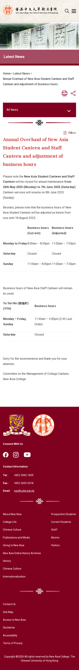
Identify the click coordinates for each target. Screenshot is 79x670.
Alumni (55, 537)
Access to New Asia (14, 619)
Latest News (21, 73)
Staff (54, 529)
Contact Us (9, 604)
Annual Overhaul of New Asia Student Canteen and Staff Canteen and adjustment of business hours (38, 81)
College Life (10, 521)
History (7, 560)
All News (12, 109)
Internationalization (14, 576)
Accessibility (10, 635)
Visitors (55, 545)
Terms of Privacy (13, 643)
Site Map (8, 612)
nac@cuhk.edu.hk (24, 490)
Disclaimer (9, 627)
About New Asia (12, 514)
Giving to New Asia (13, 545)
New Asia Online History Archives (22, 553)
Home (7, 73)
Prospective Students (63, 514)
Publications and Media (16, 537)
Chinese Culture (12, 529)
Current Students (61, 521)
